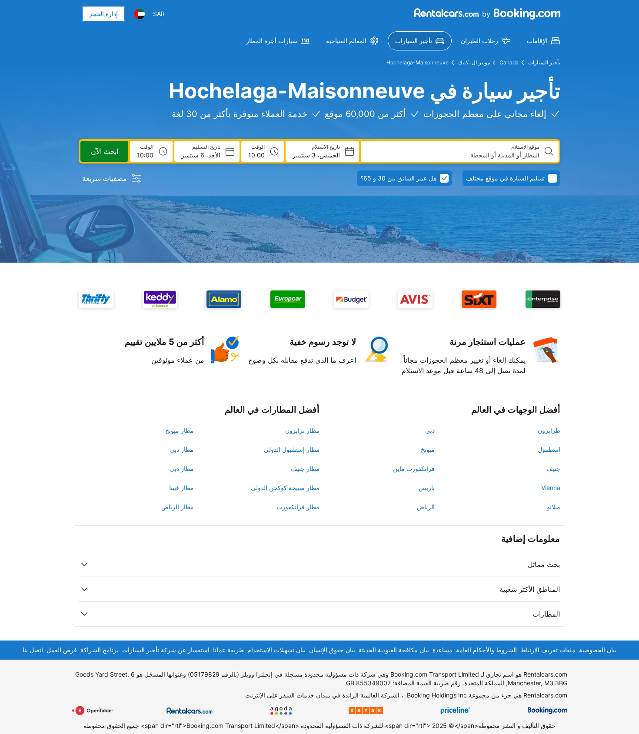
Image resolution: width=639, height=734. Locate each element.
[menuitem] (543, 40)
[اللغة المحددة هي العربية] (139, 14)
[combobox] (453, 155)
